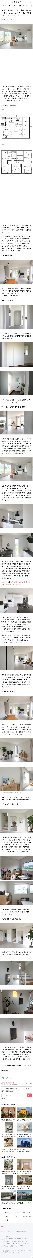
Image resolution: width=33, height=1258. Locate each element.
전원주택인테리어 (6, 1090)
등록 (29, 1095)
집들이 (17, 1216)
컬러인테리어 (5, 1091)
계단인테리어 (12, 1088)
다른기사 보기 (29, 1083)
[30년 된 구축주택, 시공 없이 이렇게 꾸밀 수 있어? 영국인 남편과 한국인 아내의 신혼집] (8, 1145)
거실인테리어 (5, 1088)
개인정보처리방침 (16, 1231)
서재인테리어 (26, 1088)
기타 (6, 1220)
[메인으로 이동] (16, 2)
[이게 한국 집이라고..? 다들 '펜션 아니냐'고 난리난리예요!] (24, 1145)
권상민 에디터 (4, 15)
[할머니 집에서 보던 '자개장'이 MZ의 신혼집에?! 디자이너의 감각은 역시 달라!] (8, 1129)
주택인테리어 (20, 1090)
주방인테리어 (13, 1090)
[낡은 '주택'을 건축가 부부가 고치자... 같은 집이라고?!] (8, 1197)
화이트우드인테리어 (13, 1091)
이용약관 (9, 1231)
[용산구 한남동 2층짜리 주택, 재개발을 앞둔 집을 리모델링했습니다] (24, 1129)
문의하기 (3, 1233)
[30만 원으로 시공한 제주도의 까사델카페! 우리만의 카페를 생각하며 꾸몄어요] (8, 1114)
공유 (11, 19)
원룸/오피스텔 (23, 6)
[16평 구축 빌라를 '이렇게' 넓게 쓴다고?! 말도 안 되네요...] (24, 1166)
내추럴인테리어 (19, 1088)
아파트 (4, 6)
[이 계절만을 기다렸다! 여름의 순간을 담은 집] (24, 1197)
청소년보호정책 (25, 1231)
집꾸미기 (26, 1090)
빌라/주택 (12, 6)
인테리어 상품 (26, 1216)
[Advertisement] (16, 67)
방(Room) (6, 1216)
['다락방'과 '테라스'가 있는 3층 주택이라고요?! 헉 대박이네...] (24, 1182)
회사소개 (3, 1231)
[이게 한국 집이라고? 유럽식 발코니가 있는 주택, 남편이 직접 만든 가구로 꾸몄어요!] (8, 1166)
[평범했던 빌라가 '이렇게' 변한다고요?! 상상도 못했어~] (8, 1182)
